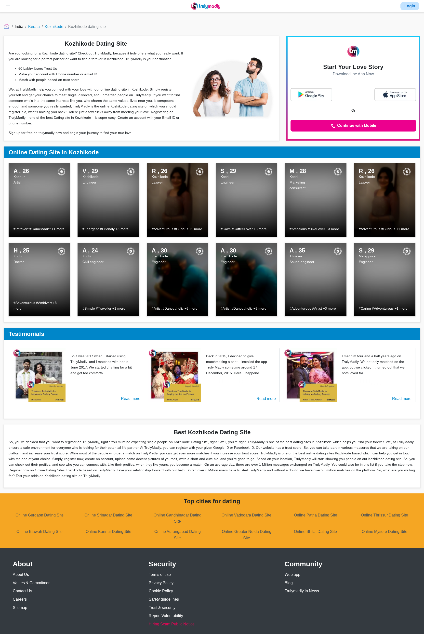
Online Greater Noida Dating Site (246, 534)
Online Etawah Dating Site (39, 531)
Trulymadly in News (302, 591)
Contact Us (22, 591)
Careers (20, 599)
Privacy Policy (161, 583)
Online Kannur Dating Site (108, 531)
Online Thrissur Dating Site (384, 515)
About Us (21, 574)
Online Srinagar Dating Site (108, 515)
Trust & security (162, 608)
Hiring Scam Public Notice (172, 624)
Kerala (34, 27)
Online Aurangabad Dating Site (177, 534)
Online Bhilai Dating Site (315, 531)
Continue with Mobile (356, 125)
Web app (292, 574)
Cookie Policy (161, 591)
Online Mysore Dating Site (384, 531)
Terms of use (160, 574)
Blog (289, 583)
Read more (130, 398)
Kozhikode (54, 27)
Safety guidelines (164, 599)
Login (409, 6)
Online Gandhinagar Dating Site (177, 518)
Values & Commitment (32, 583)
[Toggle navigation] (8, 6)
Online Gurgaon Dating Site (39, 515)
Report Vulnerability (166, 616)
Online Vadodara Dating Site (246, 515)
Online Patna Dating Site (315, 515)
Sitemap (20, 608)
